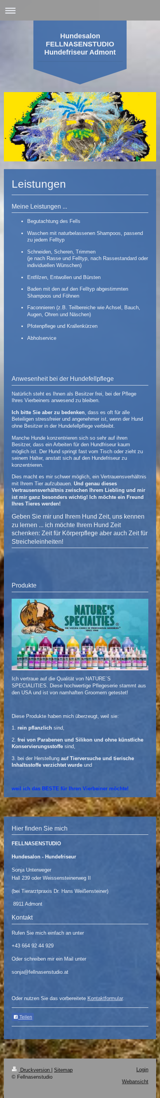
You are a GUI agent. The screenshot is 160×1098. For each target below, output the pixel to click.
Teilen (25, 1017)
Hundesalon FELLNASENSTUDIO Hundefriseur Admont (80, 44)
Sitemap (63, 1070)
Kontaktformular (105, 998)
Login (142, 1069)
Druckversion (35, 1070)
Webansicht (135, 1081)
